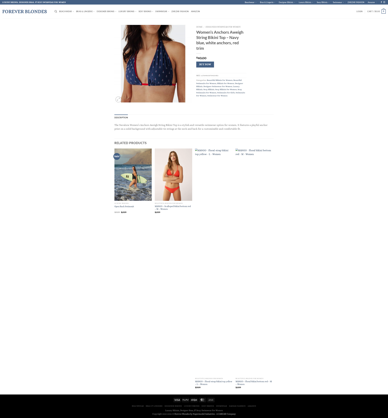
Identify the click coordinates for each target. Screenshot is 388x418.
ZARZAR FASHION (356, 2)
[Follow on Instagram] (384, 2)
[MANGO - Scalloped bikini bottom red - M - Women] (173, 174)
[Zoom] (118, 99)
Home (199, 27)
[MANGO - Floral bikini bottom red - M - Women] (254, 262)
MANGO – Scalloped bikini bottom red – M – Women (173, 207)
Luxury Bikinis (305, 2)
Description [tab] (121, 117)
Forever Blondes (24, 11)
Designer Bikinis (286, 2)
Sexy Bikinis (322, 2)
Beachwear (249, 2)
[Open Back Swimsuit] (133, 174)
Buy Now (205, 64)
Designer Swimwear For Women (223, 27)
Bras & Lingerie (266, 2)
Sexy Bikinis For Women (226, 89)
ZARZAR (222, 414)
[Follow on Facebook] (381, 2)
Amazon (371, 2)
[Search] (56, 11)
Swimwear (337, 2)
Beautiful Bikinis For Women (219, 80)
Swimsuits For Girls (226, 92)
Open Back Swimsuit (124, 206)
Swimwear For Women (217, 95)
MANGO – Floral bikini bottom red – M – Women (254, 383)
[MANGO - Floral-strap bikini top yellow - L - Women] (213, 262)
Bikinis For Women (225, 83)
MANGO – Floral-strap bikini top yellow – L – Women (213, 383)
